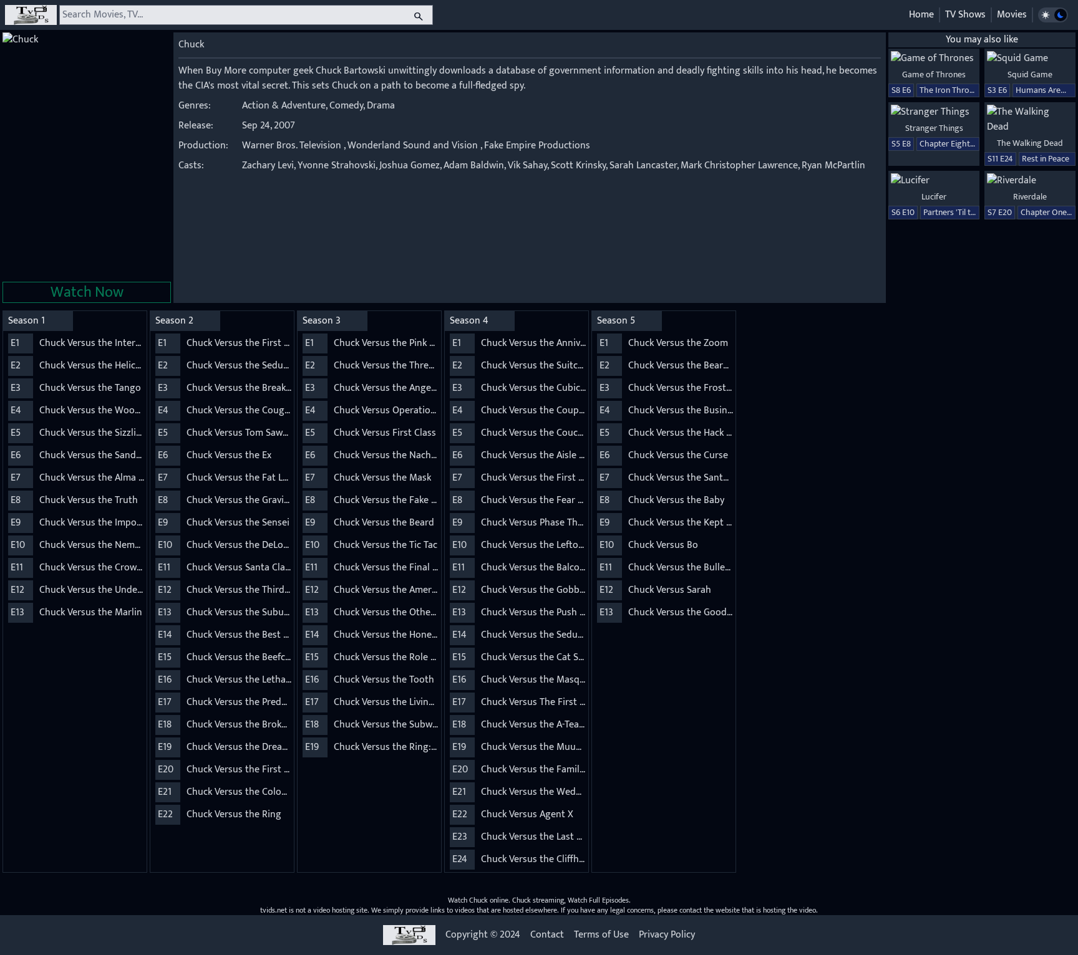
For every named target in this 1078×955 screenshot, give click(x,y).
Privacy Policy (667, 935)
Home (921, 14)
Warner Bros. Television (291, 145)
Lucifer (933, 197)
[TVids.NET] (31, 15)
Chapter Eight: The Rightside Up (978, 144)
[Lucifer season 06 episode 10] (933, 181)
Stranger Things (934, 128)
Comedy (346, 105)
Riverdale (1030, 197)
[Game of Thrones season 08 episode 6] (933, 59)
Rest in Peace (1045, 158)
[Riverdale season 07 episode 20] (1030, 181)
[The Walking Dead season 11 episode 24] (1030, 119)
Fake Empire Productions (537, 145)
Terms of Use (601, 935)
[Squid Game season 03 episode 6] (1030, 59)
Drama (381, 105)
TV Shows (965, 14)
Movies (1012, 14)
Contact (547, 935)
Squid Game (1030, 74)
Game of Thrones (934, 74)
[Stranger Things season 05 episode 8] (933, 112)
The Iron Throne (949, 90)
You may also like (982, 39)
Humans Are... (1041, 90)
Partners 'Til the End (959, 212)
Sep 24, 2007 (268, 125)
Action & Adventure (284, 105)
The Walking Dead (1030, 143)
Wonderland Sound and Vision (412, 145)
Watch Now (87, 292)
